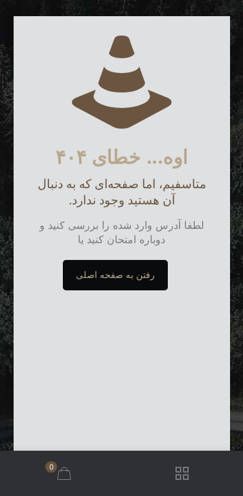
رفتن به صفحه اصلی (115, 275)
